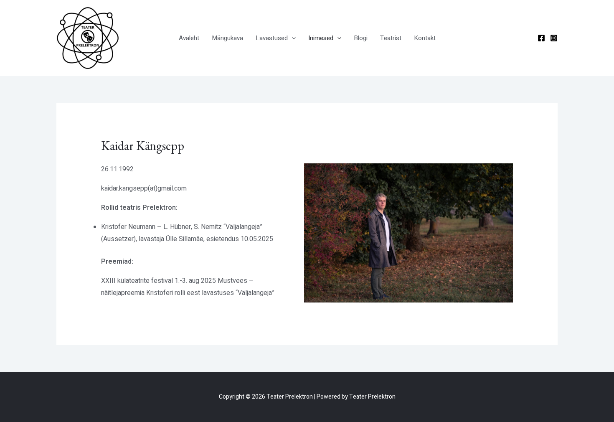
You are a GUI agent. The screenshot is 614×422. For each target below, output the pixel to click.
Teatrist (390, 38)
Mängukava (227, 38)
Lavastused (272, 38)
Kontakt (425, 38)
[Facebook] (541, 38)
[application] (292, 38)
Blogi (361, 38)
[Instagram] (554, 38)
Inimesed (320, 38)
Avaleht (189, 38)
